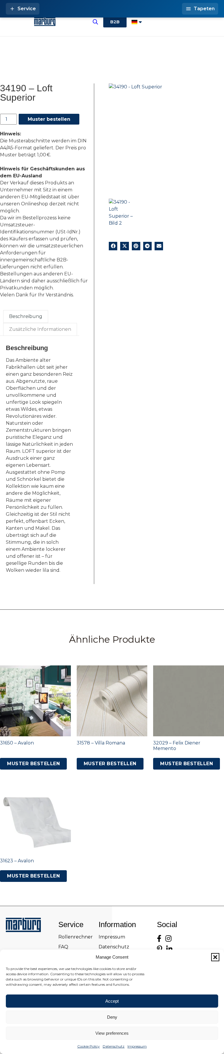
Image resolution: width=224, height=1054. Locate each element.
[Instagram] (168, 938)
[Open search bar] (95, 22)
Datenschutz (114, 1046)
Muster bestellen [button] (33, 763)
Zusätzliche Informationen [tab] (40, 329)
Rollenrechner (75, 937)
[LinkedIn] (169, 949)
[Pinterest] (159, 949)
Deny (112, 1017)
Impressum (137, 1046)
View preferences (112, 1033)
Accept (112, 1001)
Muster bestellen (49, 119)
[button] (215, 957)
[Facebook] (159, 938)
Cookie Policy (88, 1046)
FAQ (63, 947)
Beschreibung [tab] (25, 316)
